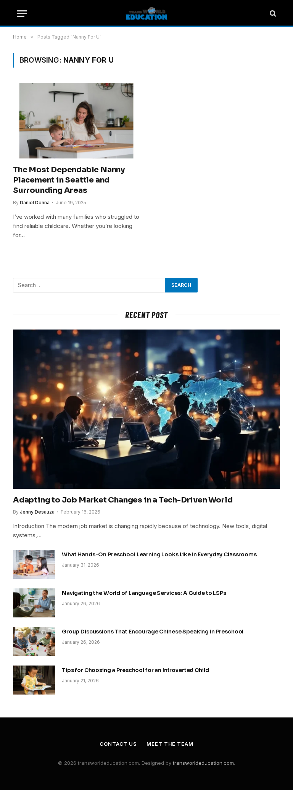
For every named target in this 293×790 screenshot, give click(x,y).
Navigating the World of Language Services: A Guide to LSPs (144, 593)
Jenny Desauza (37, 512)
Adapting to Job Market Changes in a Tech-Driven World (122, 500)
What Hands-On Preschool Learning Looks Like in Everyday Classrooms (159, 554)
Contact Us (118, 744)
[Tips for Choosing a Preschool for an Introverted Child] (34, 680)
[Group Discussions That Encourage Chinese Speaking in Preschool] (34, 641)
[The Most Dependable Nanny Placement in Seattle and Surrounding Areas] (76, 120)
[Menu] (22, 13)
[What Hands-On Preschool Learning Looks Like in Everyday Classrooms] (34, 564)
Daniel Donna (35, 202)
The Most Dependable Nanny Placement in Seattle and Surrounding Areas (69, 180)
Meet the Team (169, 744)
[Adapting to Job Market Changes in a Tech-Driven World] (146, 409)
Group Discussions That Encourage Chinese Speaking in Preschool (152, 631)
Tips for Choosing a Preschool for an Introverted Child (135, 670)
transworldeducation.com (203, 763)
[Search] (272, 13)
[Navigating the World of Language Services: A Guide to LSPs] (34, 602)
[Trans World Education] (146, 13)
